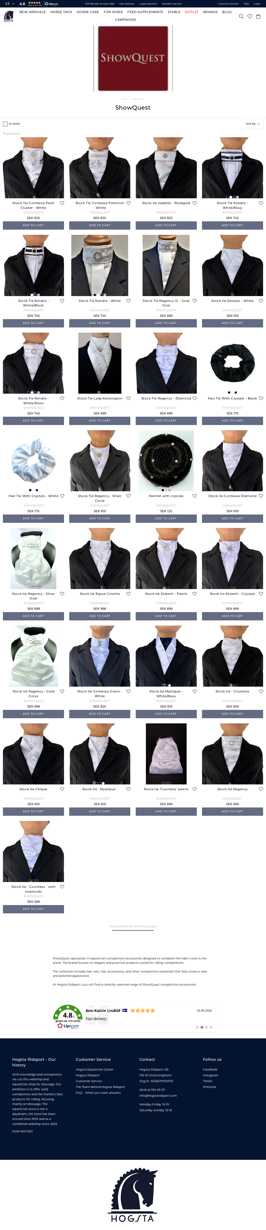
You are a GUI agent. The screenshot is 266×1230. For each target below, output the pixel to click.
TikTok (207, 1081)
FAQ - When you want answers (98, 1093)
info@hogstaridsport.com (158, 1096)
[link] (133, 1017)
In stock (14, 124)
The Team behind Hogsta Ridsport (100, 1087)
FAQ (246, 3)
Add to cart (33, 225)
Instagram (210, 1075)
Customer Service (228, 3)
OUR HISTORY (22, 1131)
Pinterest (209, 1087)
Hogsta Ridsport (88, 1075)
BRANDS (138, 99)
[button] (38, 3)
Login (257, 3)
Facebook (210, 1069)
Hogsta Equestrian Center (94, 1069)
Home (125, 99)
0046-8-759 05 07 (152, 1090)
